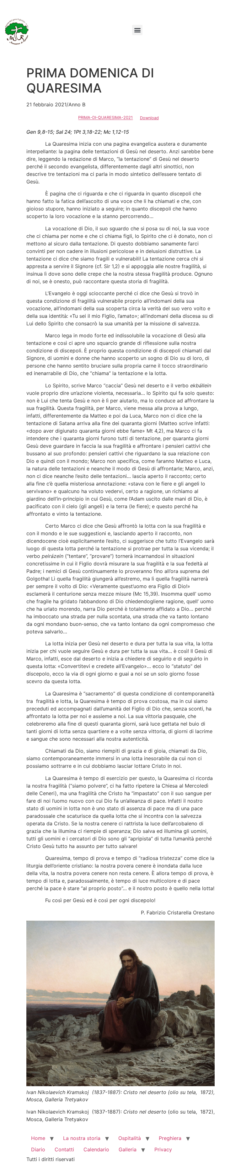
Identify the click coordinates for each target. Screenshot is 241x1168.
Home (38, 1138)
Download (149, 117)
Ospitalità (129, 1138)
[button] (137, 30)
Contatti (64, 1149)
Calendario (96, 1149)
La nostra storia (81, 1138)
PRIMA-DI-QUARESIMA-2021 (105, 117)
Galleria (128, 1149)
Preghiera (170, 1138)
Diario (38, 1149)
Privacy (163, 1149)
